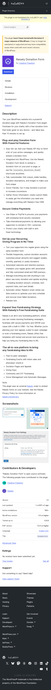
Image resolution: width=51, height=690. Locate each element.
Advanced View (9, 543)
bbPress (7, 642)
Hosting (5, 602)
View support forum (10, 579)
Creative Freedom (27, 63)
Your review (7, 561)
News (4, 598)
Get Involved (32, 614)
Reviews (8, 87)
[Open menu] (47, 3)
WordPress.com (10, 634)
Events (30, 618)
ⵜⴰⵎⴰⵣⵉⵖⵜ (13, 657)
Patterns (30, 606)
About (5, 593)
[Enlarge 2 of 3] (45, 411)
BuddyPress (8, 647)
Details (8, 81)
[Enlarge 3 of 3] (45, 434)
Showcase (31, 593)
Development (10, 99)
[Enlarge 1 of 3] (21, 411)
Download (8, 72)
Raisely (30, 386)
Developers (7, 622)
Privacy (5, 606)
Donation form (43, 536)
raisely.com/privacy (10, 397)
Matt (5, 638)
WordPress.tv (9, 626)
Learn (4, 614)
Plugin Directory (8, 11)
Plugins (30, 602)
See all (46, 561)
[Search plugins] (27, 27)
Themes (30, 598)
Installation (9, 93)
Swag (30, 626)
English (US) (44, 531)
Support (8, 105)
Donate (31, 622)
